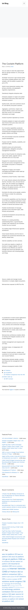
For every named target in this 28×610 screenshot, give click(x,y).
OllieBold (4, 509)
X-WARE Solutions (14, 509)
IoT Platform (7, 370)
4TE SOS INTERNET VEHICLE (10, 438)
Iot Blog (5, 3)
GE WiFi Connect (8, 379)
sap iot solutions (17, 596)
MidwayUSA (15, 511)
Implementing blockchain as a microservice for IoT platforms (12, 501)
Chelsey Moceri (6, 511)
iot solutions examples (12, 579)
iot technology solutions (19, 587)
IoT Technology (7, 583)
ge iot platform (8, 372)
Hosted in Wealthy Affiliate (18, 608)
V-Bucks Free (5, 493)
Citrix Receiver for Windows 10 (10, 472)
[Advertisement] (14, 21)
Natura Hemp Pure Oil (8, 499)
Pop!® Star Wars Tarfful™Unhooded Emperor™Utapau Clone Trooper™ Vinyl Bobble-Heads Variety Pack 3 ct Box (12, 446)
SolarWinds (5, 476)
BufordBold (5, 505)
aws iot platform (9, 554)
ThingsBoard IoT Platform (9, 470)
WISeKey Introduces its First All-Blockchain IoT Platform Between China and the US (13, 495)
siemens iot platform (10, 599)
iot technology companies (15, 585)
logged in (11, 389)
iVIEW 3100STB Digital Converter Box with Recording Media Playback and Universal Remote (13, 462)
